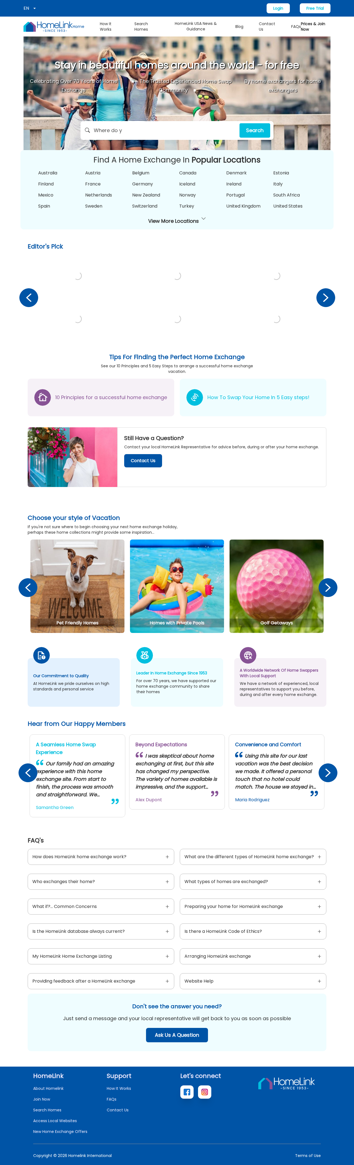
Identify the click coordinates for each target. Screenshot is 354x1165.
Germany (142, 184)
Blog (239, 26)
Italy (278, 184)
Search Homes (141, 26)
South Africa (286, 195)
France (93, 184)
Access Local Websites (55, 1121)
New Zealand (146, 195)
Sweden (93, 206)
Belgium (140, 173)
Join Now (41, 1099)
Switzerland (144, 206)
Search (255, 130)
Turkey (186, 206)
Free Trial (315, 8)
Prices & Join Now (313, 26)
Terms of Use (308, 1155)
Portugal (235, 195)
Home (78, 26)
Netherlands (98, 195)
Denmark (236, 173)
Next (325, 297)
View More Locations (173, 221)
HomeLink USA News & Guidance (196, 26)
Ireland (233, 184)
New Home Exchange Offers (60, 1131)
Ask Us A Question (177, 1035)
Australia (47, 173)
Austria (92, 173)
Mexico (45, 195)
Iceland (187, 184)
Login (278, 8)
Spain (44, 206)
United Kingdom (243, 206)
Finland (46, 184)
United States (288, 206)
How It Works (105, 26)
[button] (177, 130)
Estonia (281, 173)
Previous (28, 297)
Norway (187, 195)
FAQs (296, 26)
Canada (187, 173)
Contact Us (267, 26)
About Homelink (48, 1088)
